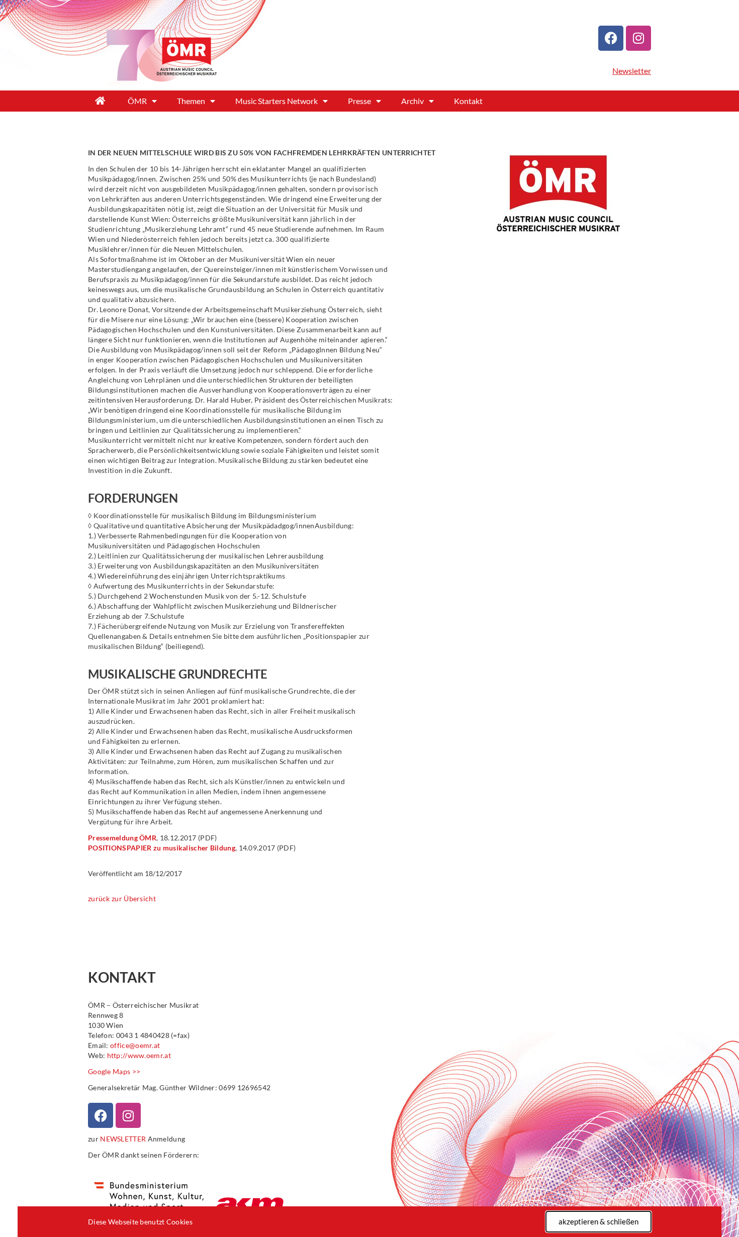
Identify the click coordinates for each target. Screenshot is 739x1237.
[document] (369, 618)
